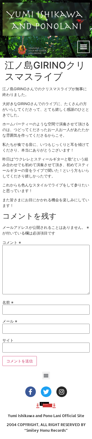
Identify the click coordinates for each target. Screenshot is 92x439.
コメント (11, 242)
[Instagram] (61, 391)
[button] (83, 47)
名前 (7, 302)
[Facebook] (30, 391)
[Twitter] (46, 391)
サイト (8, 340)
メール (9, 321)
